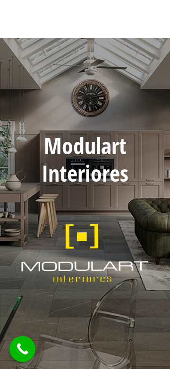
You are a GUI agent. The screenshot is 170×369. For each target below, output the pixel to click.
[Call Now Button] (22, 349)
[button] (137, 19)
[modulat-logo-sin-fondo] (85, 252)
